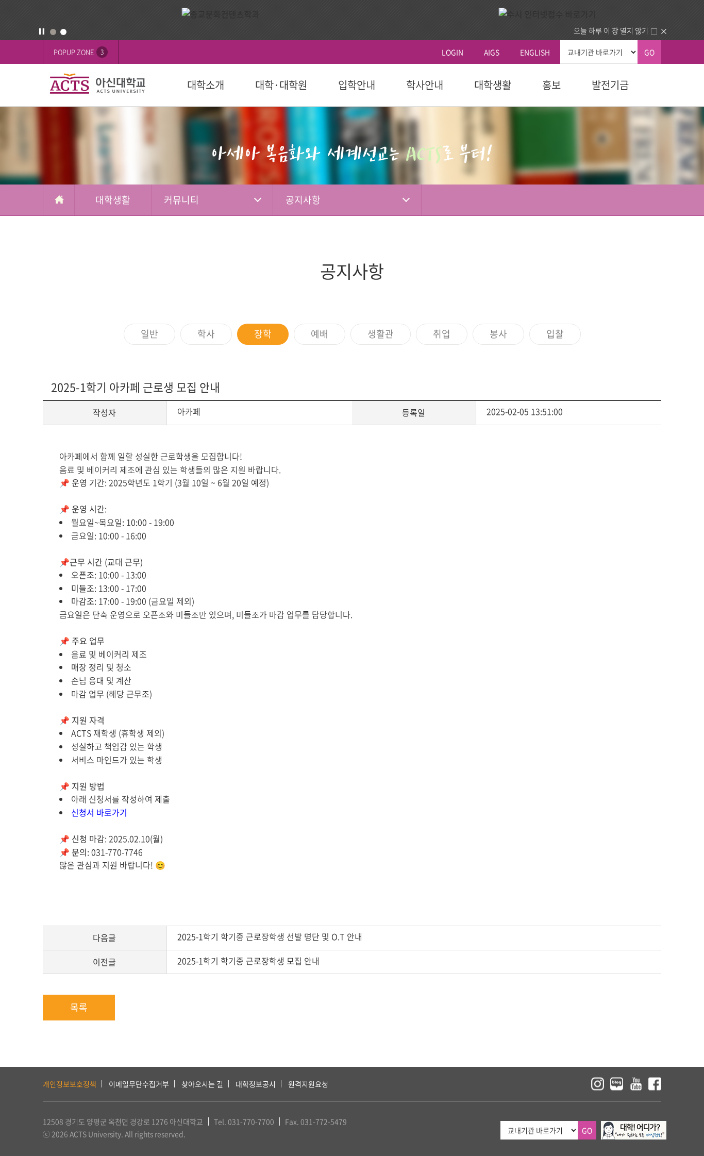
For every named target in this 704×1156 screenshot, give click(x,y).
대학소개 (205, 84)
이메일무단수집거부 (139, 1083)
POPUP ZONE (79, 52)
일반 (149, 334)
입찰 (555, 334)
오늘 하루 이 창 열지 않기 (611, 30)
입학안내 (356, 84)
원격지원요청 (308, 1083)
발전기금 (610, 84)
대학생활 (492, 84)
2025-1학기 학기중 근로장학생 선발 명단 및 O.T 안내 (269, 936)
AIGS (491, 52)
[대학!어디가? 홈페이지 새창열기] (633, 1126)
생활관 (380, 334)
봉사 (498, 334)
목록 (79, 1007)
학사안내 (424, 84)
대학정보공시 (256, 1083)
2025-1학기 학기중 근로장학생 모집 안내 (248, 960)
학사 (206, 334)
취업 (441, 334)
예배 (319, 334)
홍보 (551, 84)
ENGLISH (535, 52)
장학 (263, 334)
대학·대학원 (281, 84)
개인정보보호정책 (69, 1083)
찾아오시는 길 (202, 1083)
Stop (42, 31)
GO (649, 52)
